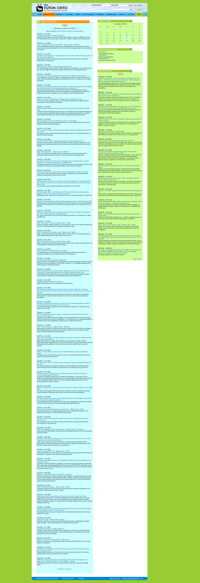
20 (127, 38)
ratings (77, 31)
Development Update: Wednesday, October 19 (51, 260)
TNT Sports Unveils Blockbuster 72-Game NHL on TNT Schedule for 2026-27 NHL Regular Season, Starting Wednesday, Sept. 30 (119, 107)
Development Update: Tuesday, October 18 (50, 529)
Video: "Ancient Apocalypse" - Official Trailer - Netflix (53, 487)
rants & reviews (61, 31)
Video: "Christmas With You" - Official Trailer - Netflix (53, 451)
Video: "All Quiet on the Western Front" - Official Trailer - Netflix (56, 232)
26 (120, 40)
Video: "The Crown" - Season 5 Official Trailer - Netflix (53, 223)
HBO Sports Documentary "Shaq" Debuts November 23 (54, 66)
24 (107, 40)
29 (139, 40)
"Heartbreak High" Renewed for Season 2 (50, 282)
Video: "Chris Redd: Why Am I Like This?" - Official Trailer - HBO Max (58, 45)
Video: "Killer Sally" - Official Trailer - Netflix (50, 519)
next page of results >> (65, 569)
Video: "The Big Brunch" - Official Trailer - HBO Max (53, 152)
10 (107, 35)
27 (127, 40)
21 (133, 38)
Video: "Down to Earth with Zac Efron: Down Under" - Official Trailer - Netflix (60, 409)
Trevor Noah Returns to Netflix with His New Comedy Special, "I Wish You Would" (62, 172)
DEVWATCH (103, 55)
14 (133, 35)
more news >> (137, 259)
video (81, 31)
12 (120, 35)
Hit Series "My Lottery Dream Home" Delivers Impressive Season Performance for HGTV (64, 201)
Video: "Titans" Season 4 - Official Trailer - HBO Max (53, 327)
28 (133, 40)
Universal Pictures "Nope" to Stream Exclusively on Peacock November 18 (60, 141)
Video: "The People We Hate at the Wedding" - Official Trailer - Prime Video (60, 429)
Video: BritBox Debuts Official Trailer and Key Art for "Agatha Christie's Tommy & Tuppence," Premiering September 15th (120, 202)
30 (101, 43)
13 (127, 35)
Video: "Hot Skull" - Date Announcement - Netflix (52, 251)
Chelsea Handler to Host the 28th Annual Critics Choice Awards (57, 121)
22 (139, 38)
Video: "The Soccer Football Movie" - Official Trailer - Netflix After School (59, 99)
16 (101, 38)
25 (114, 40)
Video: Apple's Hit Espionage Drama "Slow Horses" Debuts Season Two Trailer (61, 496)
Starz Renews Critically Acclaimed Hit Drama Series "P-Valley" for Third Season (62, 76)
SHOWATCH (103, 52)
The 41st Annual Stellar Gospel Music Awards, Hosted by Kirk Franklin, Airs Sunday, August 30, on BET (117, 152)
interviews (70, 31)
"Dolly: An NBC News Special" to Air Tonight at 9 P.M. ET (115, 141)
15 (139, 35)
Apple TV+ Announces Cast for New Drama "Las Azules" (54, 474)
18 (114, 38)
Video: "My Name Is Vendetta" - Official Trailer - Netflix (53, 241)
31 (107, 43)
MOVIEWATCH (103, 58)
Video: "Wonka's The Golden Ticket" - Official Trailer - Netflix (117, 225)
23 (101, 40)
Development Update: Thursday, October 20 (50, 35)
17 (107, 38)
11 (114, 35)
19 (120, 38)
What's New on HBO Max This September (111, 131)
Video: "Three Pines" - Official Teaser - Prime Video (53, 539)
